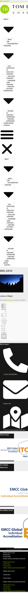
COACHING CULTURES (10, 87)
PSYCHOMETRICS (12, 43)
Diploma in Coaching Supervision (10, 114)
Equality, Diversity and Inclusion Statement (14, 558)
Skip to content (4, 1)
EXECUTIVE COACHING (10, 77)
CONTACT (7, 125)
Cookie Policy (6, 554)
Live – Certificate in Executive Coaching (10, 70)
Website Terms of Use (9, 552)
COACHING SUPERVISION (10, 120)
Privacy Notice (7, 556)
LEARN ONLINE (9, 123)
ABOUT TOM (9, 40)
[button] (7, 142)
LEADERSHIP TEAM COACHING (10, 82)
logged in (10, 300)
